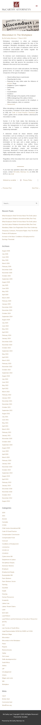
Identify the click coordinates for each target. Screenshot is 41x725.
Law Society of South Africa (10, 628)
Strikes (4, 665)
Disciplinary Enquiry (8, 562)
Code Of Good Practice (9, 531)
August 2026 (6, 251)
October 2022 (6, 370)
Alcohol (4, 519)
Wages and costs (7, 678)
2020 (3, 512)
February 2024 (6, 335)
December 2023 (7, 341)
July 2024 (5, 323)
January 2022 (6, 398)
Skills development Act (9, 659)
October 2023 (6, 348)
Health (4, 591)
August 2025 (6, 282)
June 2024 (5, 326)
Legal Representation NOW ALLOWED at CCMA (17, 631)
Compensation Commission (10, 534)
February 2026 (6, 266)
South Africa (6, 662)
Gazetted (5, 588)
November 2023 (7, 345)
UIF (3, 669)
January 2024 (6, 338)
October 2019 (6, 470)
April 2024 (5, 332)
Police (4, 643)
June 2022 (5, 382)
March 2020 (6, 457)
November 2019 (7, 467)
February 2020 (6, 460)
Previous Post (6, 188)
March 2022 (6, 391)
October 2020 (6, 441)
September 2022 (7, 373)
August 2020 (6, 448)
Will (3, 681)
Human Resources (8, 597)
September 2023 (7, 351)
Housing (4, 594)
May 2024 (5, 329)
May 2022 (5, 385)
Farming (4, 584)
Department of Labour (9, 559)
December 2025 (7, 269)
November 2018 (7, 492)
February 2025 (6, 301)
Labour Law (5, 603)
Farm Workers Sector (9, 581)
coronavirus (5, 547)
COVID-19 (5, 550)
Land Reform (6, 616)
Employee (5, 569)
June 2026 (5, 257)
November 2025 (7, 272)
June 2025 (5, 288)
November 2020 (7, 438)
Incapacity (5, 600)
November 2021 (7, 404)
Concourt (5, 541)
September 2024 (7, 316)
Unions (4, 675)
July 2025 (5, 285)
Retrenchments (7, 650)
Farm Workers (6, 578)
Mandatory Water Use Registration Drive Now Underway (19, 227)
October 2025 (6, 276)
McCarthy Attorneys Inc (21, 172)
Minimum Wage (7, 634)
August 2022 (6, 376)
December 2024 (7, 307)
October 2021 (6, 407)
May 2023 (5, 354)
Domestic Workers (8, 566)
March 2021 (6, 429)
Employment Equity (8, 572)
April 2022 (5, 388)
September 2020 (7, 445)
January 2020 (6, 463)
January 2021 (6, 435)
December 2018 (7, 488)
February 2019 (6, 482)
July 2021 (5, 416)
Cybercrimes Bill (7, 556)
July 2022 (5, 379)
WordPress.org (7, 705)
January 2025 (6, 304)
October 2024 (6, 313)
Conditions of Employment (10, 544)
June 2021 (5, 420)
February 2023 (6, 363)
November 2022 (7, 366)
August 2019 (6, 476)
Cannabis (5, 522)
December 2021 (7, 401)
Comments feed (7, 702)
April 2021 (5, 426)
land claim (5, 613)
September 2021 (7, 410)
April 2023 (5, 357)
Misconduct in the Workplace (11, 640)
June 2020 (5, 451)
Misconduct (5, 637)
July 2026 (5, 254)
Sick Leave (5, 656)
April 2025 (5, 294)
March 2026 (6, 263)
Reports (4, 647)
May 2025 (5, 291)
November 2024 (7, 310)
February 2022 (6, 395)
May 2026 (5, 260)
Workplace (5, 684)
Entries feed (6, 699)
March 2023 (6, 360)
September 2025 (7, 279)
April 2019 (5, 479)
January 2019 (6, 485)
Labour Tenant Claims (9, 606)
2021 (3, 516)
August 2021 (6, 413)
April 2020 (5, 454)
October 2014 (6, 495)
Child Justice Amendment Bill (11, 528)
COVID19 (5, 553)
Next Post (36, 188)
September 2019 (7, 473)
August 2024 (6, 319)
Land (3, 609)
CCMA (4, 525)
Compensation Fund (8, 537)
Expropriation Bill (7, 575)
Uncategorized (6, 672)
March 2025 (6, 298)
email (12, 174)
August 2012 (6, 501)
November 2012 (7, 498)
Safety (4, 653)
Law (3, 625)
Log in (4, 696)
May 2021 (5, 423)
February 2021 (6, 432)
